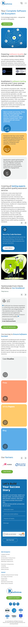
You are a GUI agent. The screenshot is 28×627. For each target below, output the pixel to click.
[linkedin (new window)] (17, 600)
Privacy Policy (4, 574)
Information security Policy (7, 578)
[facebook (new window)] (10, 600)
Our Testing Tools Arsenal (6, 573)
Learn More (8, 248)
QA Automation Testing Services (8, 554)
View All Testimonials (9, 323)
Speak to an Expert (14, 594)
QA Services (3, 552)
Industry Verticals (5, 565)
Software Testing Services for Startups (9, 571)
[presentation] (21, 222)
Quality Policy (4, 576)
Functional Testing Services (7, 556)
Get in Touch (7, 24)
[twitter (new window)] (14, 600)
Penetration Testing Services (7, 560)
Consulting (3, 562)
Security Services (5, 564)
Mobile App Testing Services (7, 557)
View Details (7, 468)
